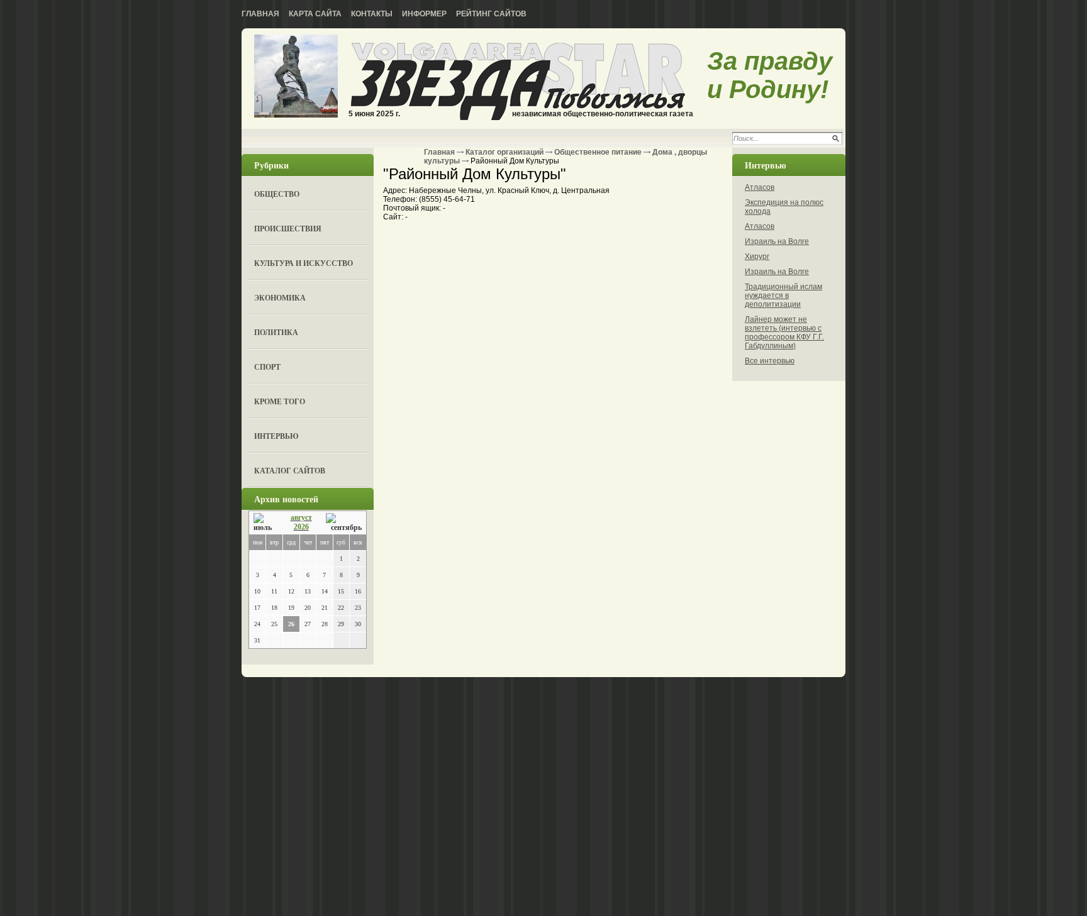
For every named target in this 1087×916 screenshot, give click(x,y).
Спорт (267, 366)
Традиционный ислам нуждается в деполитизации (783, 295)
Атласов (759, 187)
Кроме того (279, 401)
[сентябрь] (344, 522)
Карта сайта (315, 13)
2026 (301, 526)
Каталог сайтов (289, 470)
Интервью (276, 436)
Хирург (757, 256)
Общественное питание (598, 152)
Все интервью (769, 360)
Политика (276, 332)
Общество (276, 194)
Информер (424, 13)
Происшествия (287, 228)
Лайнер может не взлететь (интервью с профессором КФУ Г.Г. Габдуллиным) (784, 332)
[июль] (265, 522)
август (301, 517)
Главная (260, 13)
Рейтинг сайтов (491, 13)
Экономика (280, 297)
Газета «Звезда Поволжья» (296, 77)
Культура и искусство (303, 263)
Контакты (372, 13)
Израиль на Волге (777, 241)
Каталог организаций (504, 152)
